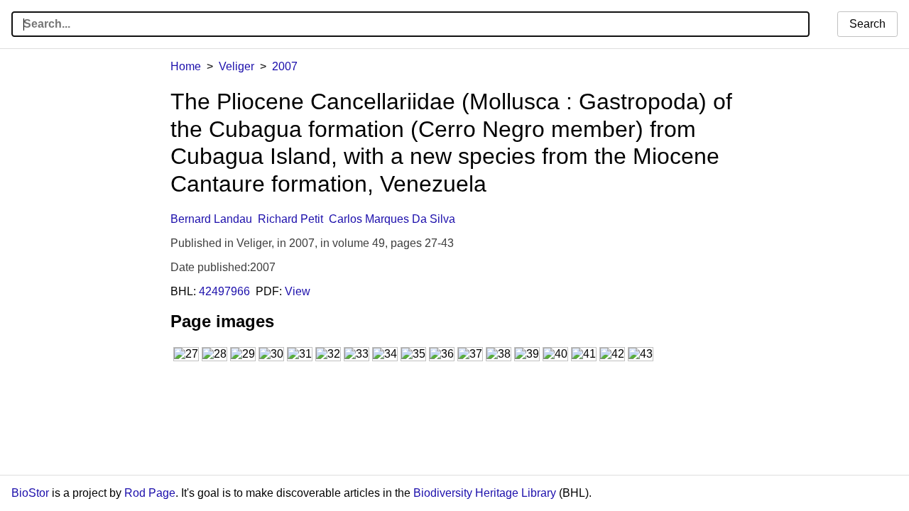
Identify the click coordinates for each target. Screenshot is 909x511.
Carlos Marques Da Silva (392, 219)
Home (185, 66)
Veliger (236, 66)
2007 (285, 66)
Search (867, 24)
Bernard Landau (211, 219)
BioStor (30, 493)
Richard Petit (290, 219)
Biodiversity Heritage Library (484, 493)
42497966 (224, 291)
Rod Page (149, 493)
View (297, 291)
